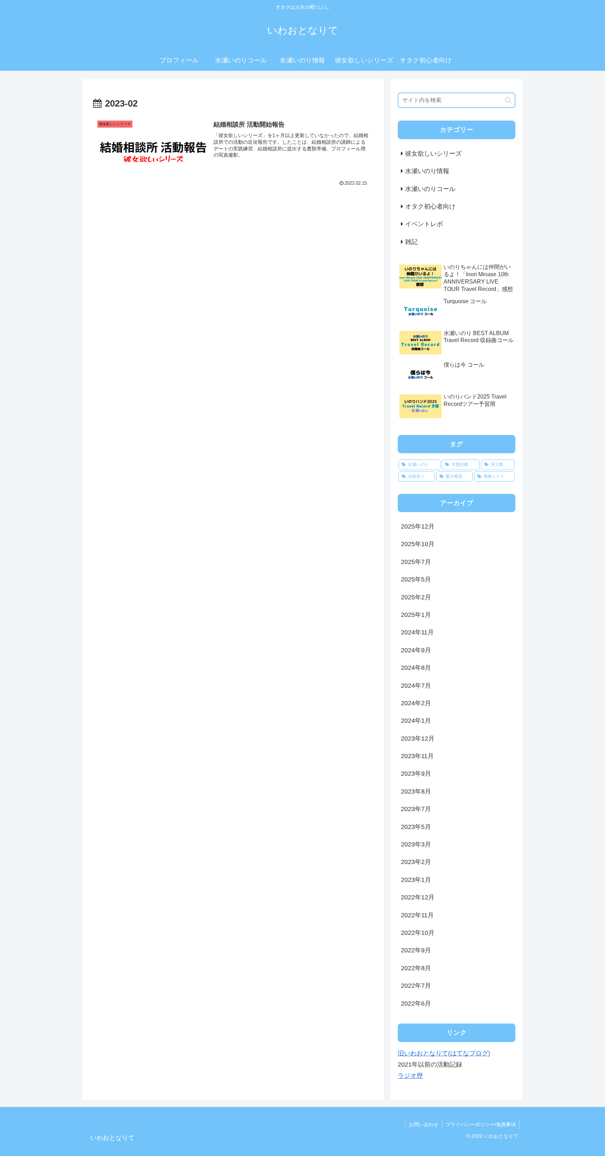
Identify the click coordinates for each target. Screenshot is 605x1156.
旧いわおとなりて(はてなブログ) (444, 1053)
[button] (508, 100)
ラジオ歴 (410, 1075)
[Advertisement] (233, 258)
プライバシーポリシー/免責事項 (481, 1124)
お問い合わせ (423, 1124)
